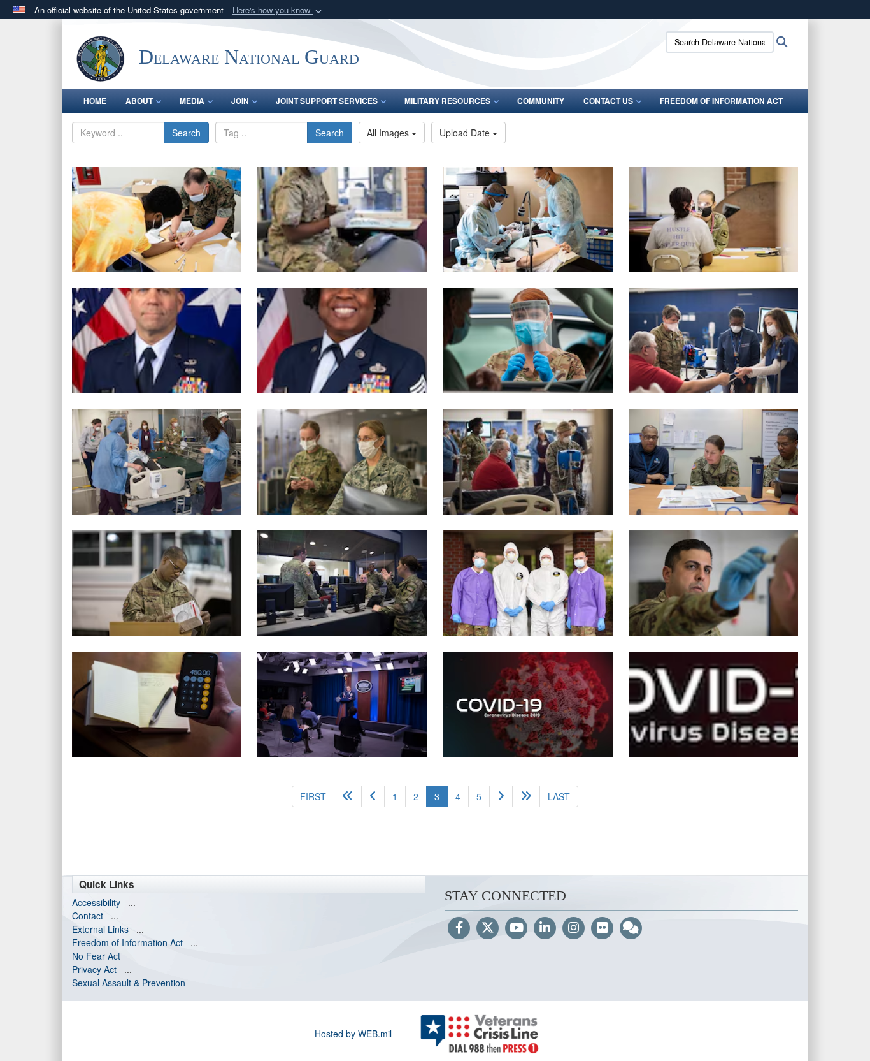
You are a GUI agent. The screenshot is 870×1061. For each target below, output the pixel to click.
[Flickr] (602, 928)
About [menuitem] (139, 100)
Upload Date (465, 132)
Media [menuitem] (192, 100)
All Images (389, 132)
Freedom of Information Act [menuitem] (721, 100)
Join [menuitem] (240, 100)
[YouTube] (516, 928)
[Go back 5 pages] (348, 796)
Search (186, 132)
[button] (278, 10)
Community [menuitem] (540, 100)
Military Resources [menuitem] (447, 100)
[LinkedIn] (545, 928)
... (132, 902)
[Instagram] (573, 928)
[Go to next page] (501, 796)
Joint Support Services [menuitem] (327, 100)
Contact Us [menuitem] (608, 100)
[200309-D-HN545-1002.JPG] (713, 704)
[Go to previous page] (373, 796)
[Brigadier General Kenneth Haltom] (156, 340)
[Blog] (631, 928)
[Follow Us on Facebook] (459, 928)
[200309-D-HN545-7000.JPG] (528, 704)
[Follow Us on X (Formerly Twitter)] (487, 928)
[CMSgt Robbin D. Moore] (342, 340)
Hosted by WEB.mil (353, 1033)
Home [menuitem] (94, 100)
